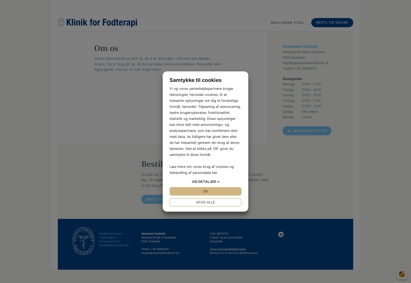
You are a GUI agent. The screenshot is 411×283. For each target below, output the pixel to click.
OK (205, 191)
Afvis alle (205, 202)
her (214, 172)
